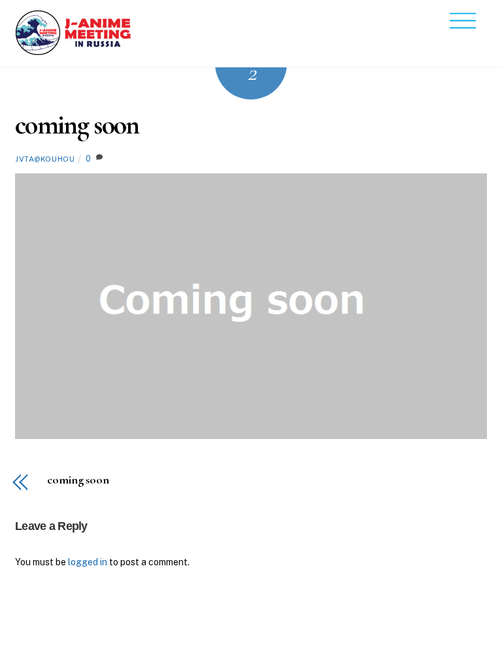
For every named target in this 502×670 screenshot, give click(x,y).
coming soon (77, 124)
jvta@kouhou (45, 159)
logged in (87, 562)
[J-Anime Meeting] (74, 50)
